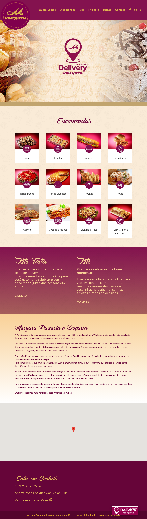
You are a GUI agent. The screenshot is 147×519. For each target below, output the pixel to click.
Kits (81, 10)
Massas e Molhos (58, 229)
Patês (120, 193)
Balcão (107, 10)
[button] (73, 429)
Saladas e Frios (89, 229)
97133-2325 (26, 486)
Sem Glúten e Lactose (120, 231)
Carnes (27, 229)
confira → (23, 296)
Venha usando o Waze (32, 500)
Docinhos (58, 158)
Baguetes (89, 158)
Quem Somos (47, 10)
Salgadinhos (120, 158)
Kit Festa (93, 10)
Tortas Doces (27, 193)
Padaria (89, 193)
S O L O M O (90, 515)
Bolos (27, 158)
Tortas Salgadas (58, 193)
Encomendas (67, 10)
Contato (120, 10)
